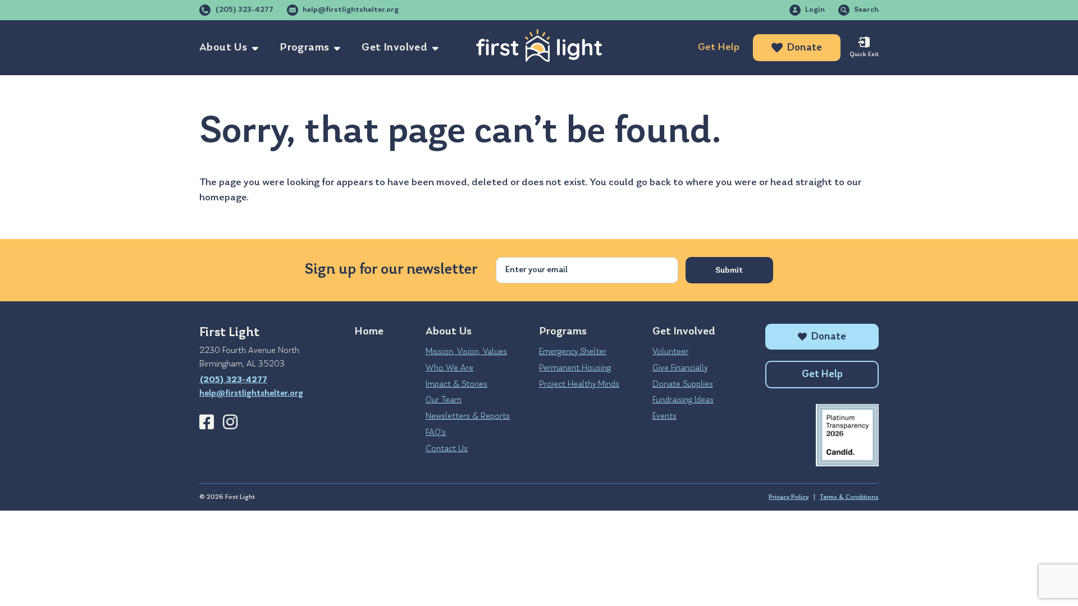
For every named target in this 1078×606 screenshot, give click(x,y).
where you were (721, 182)
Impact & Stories (456, 384)
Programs (304, 47)
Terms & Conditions (849, 497)
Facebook (206, 422)
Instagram (230, 422)
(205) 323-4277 (244, 10)
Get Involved (394, 47)
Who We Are (449, 368)
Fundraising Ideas (683, 400)
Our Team (444, 400)
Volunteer (670, 351)
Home (368, 331)
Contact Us (447, 448)
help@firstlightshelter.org (351, 10)
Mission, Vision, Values (466, 351)
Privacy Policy (788, 497)
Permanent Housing (575, 368)
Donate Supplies (682, 384)
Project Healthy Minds (579, 384)
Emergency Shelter (572, 351)
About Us (223, 47)
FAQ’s (436, 432)
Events (664, 416)
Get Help (718, 47)
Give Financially (679, 368)
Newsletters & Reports (468, 416)
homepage (222, 197)
